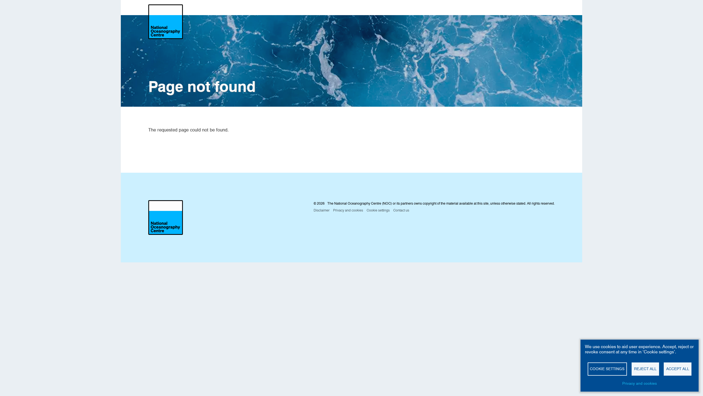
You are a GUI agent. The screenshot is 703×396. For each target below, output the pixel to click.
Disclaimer (322, 210)
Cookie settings (607, 369)
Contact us (401, 210)
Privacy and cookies (639, 383)
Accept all (677, 369)
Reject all (645, 369)
